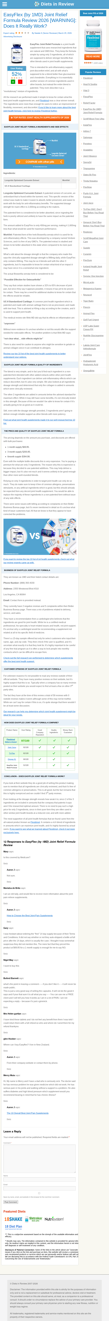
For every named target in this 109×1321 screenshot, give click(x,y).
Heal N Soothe (90, 84)
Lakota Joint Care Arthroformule (91, 347)
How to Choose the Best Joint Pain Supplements (30, 915)
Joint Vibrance (90, 156)
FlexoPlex (88, 97)
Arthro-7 (87, 131)
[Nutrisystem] (54, 1222)
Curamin (87, 254)
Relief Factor (89, 103)
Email (5, 1184)
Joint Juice (12, 747)
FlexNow (87, 187)
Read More (93, 56)
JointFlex (87, 355)
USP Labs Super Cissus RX (91, 327)
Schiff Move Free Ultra (93, 119)
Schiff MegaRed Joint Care (93, 240)
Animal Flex (89, 313)
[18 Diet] (13, 1230)
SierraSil (87, 162)
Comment (7, 1143)
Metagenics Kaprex (92, 289)
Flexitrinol (44, 100)
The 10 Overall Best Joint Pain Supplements (28, 1113)
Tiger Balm (88, 301)
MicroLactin (88, 282)
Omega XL (12, 759)
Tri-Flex (12, 753)
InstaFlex (87, 125)
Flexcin (86, 307)
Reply (5, 863)
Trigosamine (89, 168)
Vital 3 (86, 90)
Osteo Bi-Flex (89, 175)
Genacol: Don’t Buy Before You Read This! (94, 224)
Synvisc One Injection (93, 276)
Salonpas (87, 137)
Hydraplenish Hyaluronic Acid (90, 363)
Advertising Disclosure (12, 36)
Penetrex (87, 144)
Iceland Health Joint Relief (92, 268)
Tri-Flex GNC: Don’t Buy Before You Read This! (93, 212)
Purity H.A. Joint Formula (90, 195)
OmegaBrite (89, 371)
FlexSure (87, 260)
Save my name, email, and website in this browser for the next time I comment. (31, 1197)
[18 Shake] (13, 1222)
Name (5, 1175)
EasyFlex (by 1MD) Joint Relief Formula (92, 111)
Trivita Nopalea (90, 181)
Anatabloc (88, 150)
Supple (86, 248)
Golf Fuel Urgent (91, 320)
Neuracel (87, 295)
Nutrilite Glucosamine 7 (93, 337)
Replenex (87, 232)
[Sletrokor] (34, 1222)
